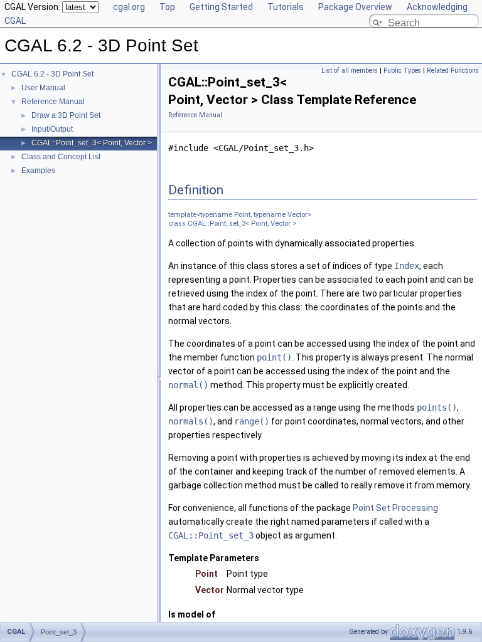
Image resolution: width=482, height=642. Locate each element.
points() (437, 408)
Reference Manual (53, 101)
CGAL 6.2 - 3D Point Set (52, 74)
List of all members (349, 70)
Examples (38, 170)
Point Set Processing (395, 508)
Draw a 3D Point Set (65, 115)
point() (274, 357)
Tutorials (285, 7)
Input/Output (52, 129)
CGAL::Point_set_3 (211, 535)
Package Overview (355, 7)
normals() (190, 421)
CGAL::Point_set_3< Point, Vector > (91, 143)
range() (251, 421)
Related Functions (453, 70)
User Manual (43, 87)
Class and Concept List (60, 156)
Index (406, 266)
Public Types (402, 70)
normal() (188, 385)
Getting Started (221, 7)
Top (167, 7)
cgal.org (129, 7)
